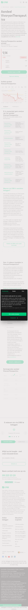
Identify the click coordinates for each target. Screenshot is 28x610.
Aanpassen (13, 317)
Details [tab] (14, 291)
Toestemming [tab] (5, 291)
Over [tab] (23, 291)
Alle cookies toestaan (14, 314)
